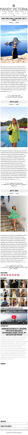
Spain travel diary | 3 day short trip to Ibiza (14, 19)
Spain (16, 95)
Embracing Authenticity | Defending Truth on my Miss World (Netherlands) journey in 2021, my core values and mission (14, 332)
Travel (19, 95)
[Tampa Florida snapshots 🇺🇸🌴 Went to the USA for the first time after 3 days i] (14, 302)
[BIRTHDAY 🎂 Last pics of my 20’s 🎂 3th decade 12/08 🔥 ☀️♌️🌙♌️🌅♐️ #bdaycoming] (14, 293)
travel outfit (14, 186)
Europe (13, 95)
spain (16, 97)
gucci (4, 267)
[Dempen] (23, 323)
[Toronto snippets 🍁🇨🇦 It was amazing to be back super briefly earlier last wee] (22, 283)
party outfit (18, 184)
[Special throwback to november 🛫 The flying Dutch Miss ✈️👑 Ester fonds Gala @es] (14, 283)
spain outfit (24, 184)
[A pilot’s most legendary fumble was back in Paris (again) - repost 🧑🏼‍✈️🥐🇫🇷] (22, 302)
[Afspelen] (2, 323)
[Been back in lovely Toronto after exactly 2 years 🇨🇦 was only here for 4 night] (5, 293)
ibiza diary (12, 97)
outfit (13, 184)
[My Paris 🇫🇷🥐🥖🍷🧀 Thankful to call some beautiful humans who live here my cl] (22, 293)
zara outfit (15, 268)
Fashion (11, 183)
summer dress (11, 267)
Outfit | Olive (14, 102)
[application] (14, 317)
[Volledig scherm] (25, 323)
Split (13, 253)
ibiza (9, 97)
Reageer (17, 22)
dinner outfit (6, 184)
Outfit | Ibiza (14, 191)
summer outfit (18, 267)
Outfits (15, 183)
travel (22, 267)
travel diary (20, 97)
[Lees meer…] (9, 91)
